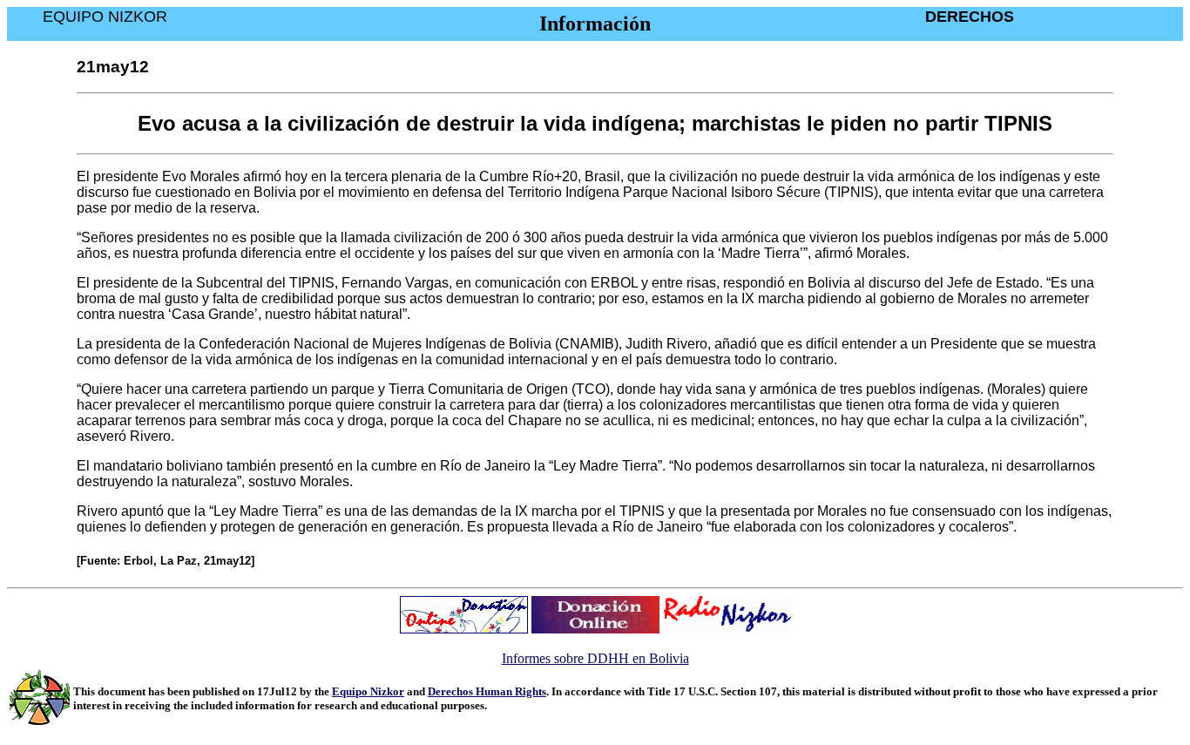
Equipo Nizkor (368, 691)
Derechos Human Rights (487, 691)
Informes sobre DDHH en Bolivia (595, 658)
